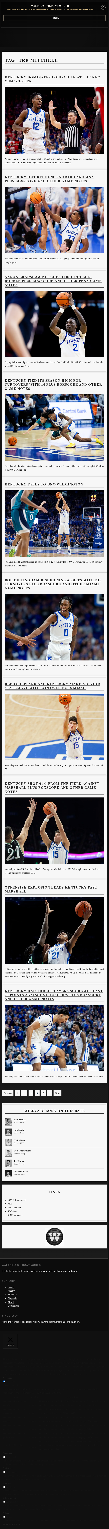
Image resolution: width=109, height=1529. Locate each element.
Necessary (10, 1381)
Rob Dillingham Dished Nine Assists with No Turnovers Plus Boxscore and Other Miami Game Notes (53, 583)
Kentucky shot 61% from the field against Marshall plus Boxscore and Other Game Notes (52, 787)
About (11, 1302)
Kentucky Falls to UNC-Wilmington (44, 484)
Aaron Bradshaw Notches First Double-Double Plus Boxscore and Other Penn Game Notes (53, 280)
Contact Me (13, 1306)
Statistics (12, 1294)
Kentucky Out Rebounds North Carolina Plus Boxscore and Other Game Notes (49, 178)
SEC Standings (14, 1207)
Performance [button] (8, 1468)
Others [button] (6, 1513)
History (11, 1291)
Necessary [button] (7, 1377)
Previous (8, 1093)
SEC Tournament (15, 1214)
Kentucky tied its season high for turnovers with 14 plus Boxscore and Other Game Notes (53, 384)
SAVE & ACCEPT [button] (11, 1524)
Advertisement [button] (9, 1498)
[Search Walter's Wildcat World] (103, 7)
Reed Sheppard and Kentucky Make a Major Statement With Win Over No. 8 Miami (52, 685)
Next (57, 1093)
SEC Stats (12, 1211)
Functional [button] (7, 1453)
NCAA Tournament (17, 1199)
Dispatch (12, 1298)
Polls (10, 1203)
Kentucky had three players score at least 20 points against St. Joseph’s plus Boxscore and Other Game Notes (54, 994)
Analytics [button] (7, 1482)
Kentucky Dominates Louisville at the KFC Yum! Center (52, 79)
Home (11, 1287)
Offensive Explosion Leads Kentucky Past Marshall (51, 889)
